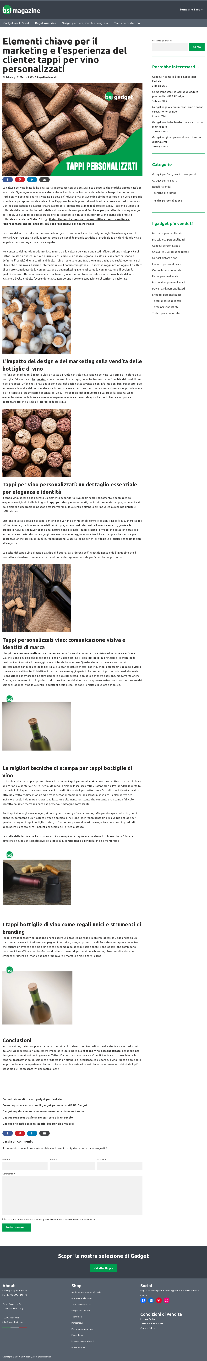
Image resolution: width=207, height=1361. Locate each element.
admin (9, 77)
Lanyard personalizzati (166, 264)
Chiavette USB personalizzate (170, 251)
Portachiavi (77, 1323)
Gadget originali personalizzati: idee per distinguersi (38, 1123)
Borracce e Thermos (81, 1298)
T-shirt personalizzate (167, 200)
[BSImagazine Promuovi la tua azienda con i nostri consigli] (21, 9)
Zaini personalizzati (81, 1304)
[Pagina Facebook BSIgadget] (143, 1300)
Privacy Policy (147, 1319)
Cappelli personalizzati (166, 245)
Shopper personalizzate (166, 294)
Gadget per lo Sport (16, 23)
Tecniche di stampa (127, 23)
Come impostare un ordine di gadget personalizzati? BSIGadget (44, 1105)
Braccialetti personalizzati (168, 239)
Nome (6, 1160)
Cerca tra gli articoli (162, 41)
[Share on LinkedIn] (32, 179)
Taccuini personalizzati (166, 300)
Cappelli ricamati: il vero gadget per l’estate (32, 1099)
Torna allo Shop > (191, 9)
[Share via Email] (44, 179)
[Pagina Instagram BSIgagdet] (166, 1300)
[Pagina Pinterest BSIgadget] (159, 1300)
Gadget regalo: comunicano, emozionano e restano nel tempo (43, 1111)
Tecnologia (76, 1317)
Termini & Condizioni (151, 1324)
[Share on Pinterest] (20, 179)
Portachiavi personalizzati (168, 282)
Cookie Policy (147, 1328)
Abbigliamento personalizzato (86, 1292)
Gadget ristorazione (164, 257)
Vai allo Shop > (103, 1268)
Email (53, 1160)
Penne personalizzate (165, 276)
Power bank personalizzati (168, 288)
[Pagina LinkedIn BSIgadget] (151, 1300)
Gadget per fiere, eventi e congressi (85, 23)
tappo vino (39, 379)
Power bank (77, 1335)
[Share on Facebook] (7, 179)
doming (55, 785)
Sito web (101, 1160)
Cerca (197, 46)
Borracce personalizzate (167, 233)
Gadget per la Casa (80, 1311)
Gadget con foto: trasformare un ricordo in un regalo (37, 1117)
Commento (8, 1174)
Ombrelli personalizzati (166, 270)
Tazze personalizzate (165, 307)
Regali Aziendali (45, 23)
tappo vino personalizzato (103, 1050)
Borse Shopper (78, 1347)
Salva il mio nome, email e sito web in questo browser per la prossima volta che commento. (50, 1219)
